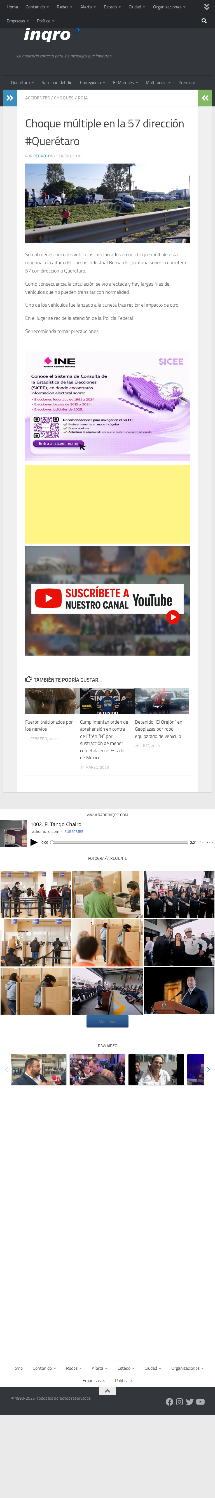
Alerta (86, 7)
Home (12, 7)
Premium (187, 82)
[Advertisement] (107, 504)
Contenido (35, 7)
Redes (62, 7)
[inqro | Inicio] (76, 33)
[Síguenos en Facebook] (170, 1402)
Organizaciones (167, 7)
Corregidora (90, 82)
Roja (83, 98)
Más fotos (107, 1021)
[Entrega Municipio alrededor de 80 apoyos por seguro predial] (39, 1069)
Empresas (16, 21)
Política (43, 21)
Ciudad (135, 7)
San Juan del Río (57, 82)
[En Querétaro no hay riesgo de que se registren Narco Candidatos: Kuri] (97, 1069)
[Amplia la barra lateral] (10, 98)
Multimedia (156, 82)
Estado (110, 7)
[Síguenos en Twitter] (190, 1402)
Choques (64, 98)
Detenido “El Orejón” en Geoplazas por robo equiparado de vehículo (158, 729)
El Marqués (123, 82)
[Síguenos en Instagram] (180, 1402)
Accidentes (37, 98)
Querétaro (20, 82)
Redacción (43, 156)
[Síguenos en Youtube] (200, 1402)
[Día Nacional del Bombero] (107, 991)
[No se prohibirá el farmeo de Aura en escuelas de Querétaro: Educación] (156, 1069)
